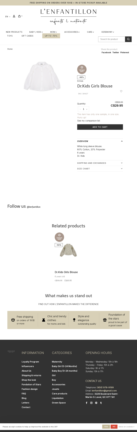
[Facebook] (86, 403)
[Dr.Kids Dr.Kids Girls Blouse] (68, 250)
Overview (82, 141)
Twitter (115, 52)
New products (14, 32)
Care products (59, 393)
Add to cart (100, 127)
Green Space (59, 402)
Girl (54, 375)
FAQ (24, 393)
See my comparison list (88, 120)
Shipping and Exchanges (91, 163)
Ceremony (107, 32)
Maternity (57, 361)
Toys (10, 36)
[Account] (14, 16)
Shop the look (29, 380)
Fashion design (30, 389)
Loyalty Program (30, 361)
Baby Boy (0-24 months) (64, 370)
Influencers (28, 366)
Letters (25, 402)
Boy (54, 380)
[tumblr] (101, 403)
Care (89, 32)
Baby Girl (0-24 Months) (64, 366)
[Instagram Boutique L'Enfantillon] (91, 403)
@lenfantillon (33, 207)
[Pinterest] (96, 403)
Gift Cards (27, 36)
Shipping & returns (31, 375)
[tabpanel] (41, 76)
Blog (24, 398)
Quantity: (81, 103)
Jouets (55, 389)
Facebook (106, 52)
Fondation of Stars (31, 384)
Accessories (71, 32)
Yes (106, 427)
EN (6, 16)
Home (10, 49)
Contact (26, 407)
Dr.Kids (80, 81)
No (114, 427)
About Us (26, 370)
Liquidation (58, 398)
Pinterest (124, 52)
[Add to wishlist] (121, 91)
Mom (52, 32)
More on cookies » (126, 427)
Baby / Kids (35, 32)
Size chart (83, 169)
